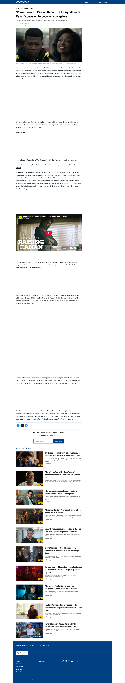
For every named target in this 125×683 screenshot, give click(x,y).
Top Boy (25, 127)
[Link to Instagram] (66, 661)
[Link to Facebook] (63, 661)
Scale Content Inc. (46, 645)
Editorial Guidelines (20, 664)
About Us (18, 661)
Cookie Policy (19, 669)
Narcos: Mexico (37, 127)
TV (94, 2)
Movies (99, 2)
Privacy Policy (19, 666)
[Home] (22, 2)
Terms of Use (19, 671)
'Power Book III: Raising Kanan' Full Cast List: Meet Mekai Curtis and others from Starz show (46, 160)
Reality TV (87, 2)
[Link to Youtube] (72, 661)
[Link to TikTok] (74, 661)
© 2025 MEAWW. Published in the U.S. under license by (29, 645)
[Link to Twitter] (69, 661)
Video (105, 2)
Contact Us (41, 661)
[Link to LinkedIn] (78, 661)
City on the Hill (68, 125)
